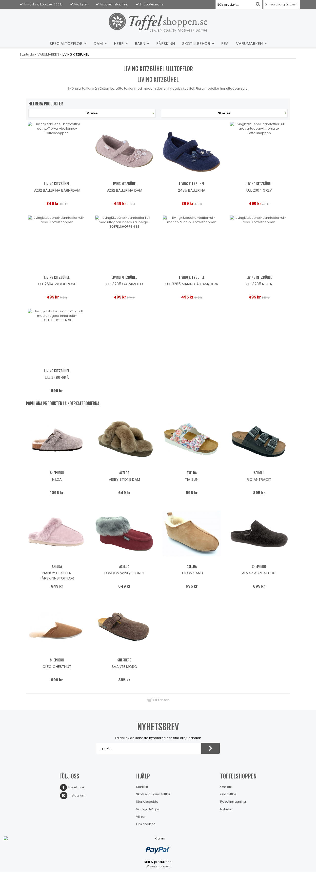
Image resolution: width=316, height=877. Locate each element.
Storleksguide (147, 801)
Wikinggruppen (158, 866)
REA (225, 43)
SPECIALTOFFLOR (66, 43)
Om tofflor (228, 794)
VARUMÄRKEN (249, 43)
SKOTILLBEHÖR (196, 43)
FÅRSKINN (165, 43)
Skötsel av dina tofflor (153, 794)
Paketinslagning (233, 801)
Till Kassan (160, 700)
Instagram (76, 795)
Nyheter (226, 809)
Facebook (76, 787)
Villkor (141, 816)
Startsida (27, 54)
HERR (119, 43)
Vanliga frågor (147, 809)
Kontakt (142, 786)
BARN (140, 43)
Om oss (226, 786)
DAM (98, 43)
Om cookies (146, 824)
